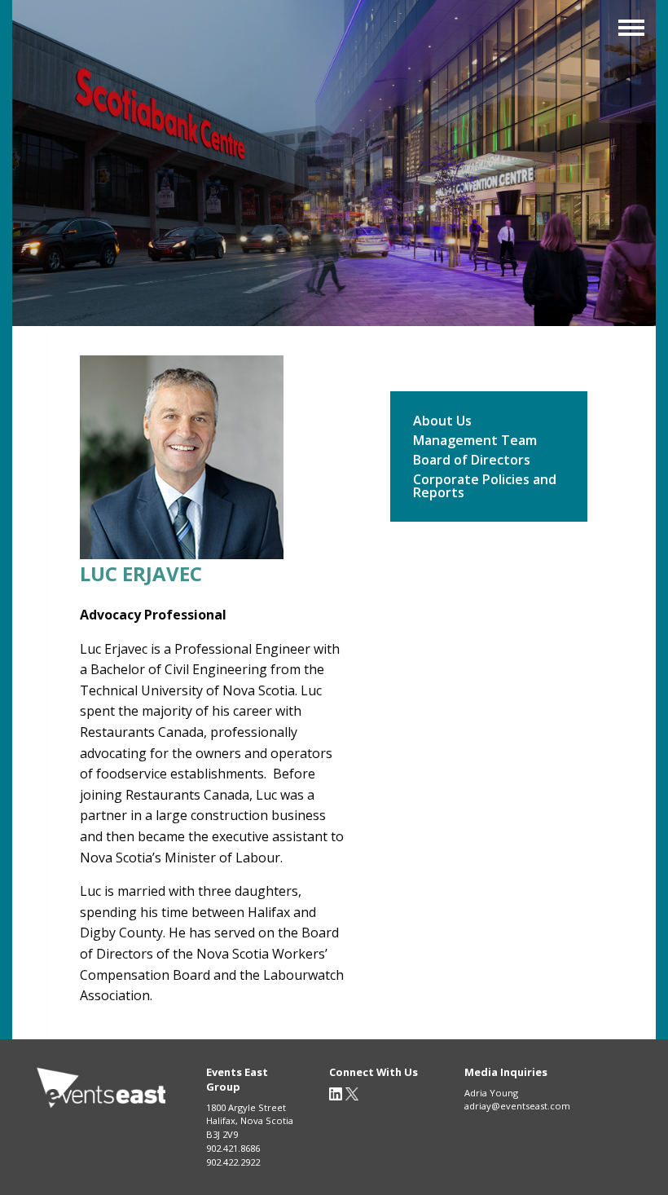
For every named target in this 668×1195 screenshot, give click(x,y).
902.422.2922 (233, 1162)
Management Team (475, 441)
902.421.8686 (233, 1148)
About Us (442, 422)
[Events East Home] (101, 1088)
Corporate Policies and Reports (484, 487)
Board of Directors (471, 461)
